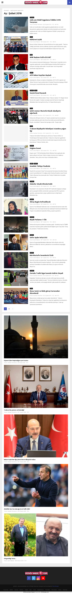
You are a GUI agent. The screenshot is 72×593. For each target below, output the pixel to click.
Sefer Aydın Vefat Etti (38, 237)
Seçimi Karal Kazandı (38, 93)
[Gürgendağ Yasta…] (36, 534)
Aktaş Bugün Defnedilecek (40, 201)
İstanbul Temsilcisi (37, 24)
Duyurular (6, 589)
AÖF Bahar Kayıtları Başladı (40, 75)
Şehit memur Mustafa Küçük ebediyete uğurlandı (45, 112)
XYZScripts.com (45, 592)
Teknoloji (65, 589)
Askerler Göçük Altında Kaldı (41, 184)
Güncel (16, 589)
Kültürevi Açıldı (36, 39)
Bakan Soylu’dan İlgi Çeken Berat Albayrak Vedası (19, 459)
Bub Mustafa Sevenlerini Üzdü (41, 255)
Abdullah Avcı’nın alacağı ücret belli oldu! (17, 509)
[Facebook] (29, 578)
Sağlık (26, 589)
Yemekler (47, 589)
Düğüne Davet (35, 148)
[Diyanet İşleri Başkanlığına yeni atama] (36, 336)
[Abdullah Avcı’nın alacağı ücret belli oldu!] (36, 485)
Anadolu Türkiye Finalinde (40, 166)
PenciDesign (56, 586)
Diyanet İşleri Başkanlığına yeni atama (16, 360)
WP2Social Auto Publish (29, 592)
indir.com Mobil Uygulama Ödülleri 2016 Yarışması (45, 21)
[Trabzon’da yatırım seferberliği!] (36, 386)
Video (59, 589)
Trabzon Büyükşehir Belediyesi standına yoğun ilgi (48, 129)
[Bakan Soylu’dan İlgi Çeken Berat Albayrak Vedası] (36, 435)
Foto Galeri (54, 589)
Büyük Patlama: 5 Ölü (38, 219)
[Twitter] (34, 578)
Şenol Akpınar (36, 41)
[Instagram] (38, 578)
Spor (31, 54)
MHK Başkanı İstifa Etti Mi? (40, 57)
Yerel (31, 36)
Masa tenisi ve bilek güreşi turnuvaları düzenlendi (45, 292)
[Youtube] (43, 578)
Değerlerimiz (40, 589)
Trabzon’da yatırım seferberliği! (14, 410)
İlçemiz (31, 90)
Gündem (32, 17)
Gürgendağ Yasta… (10, 558)
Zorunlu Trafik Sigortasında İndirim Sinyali (46, 273)
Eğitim (31, 72)
